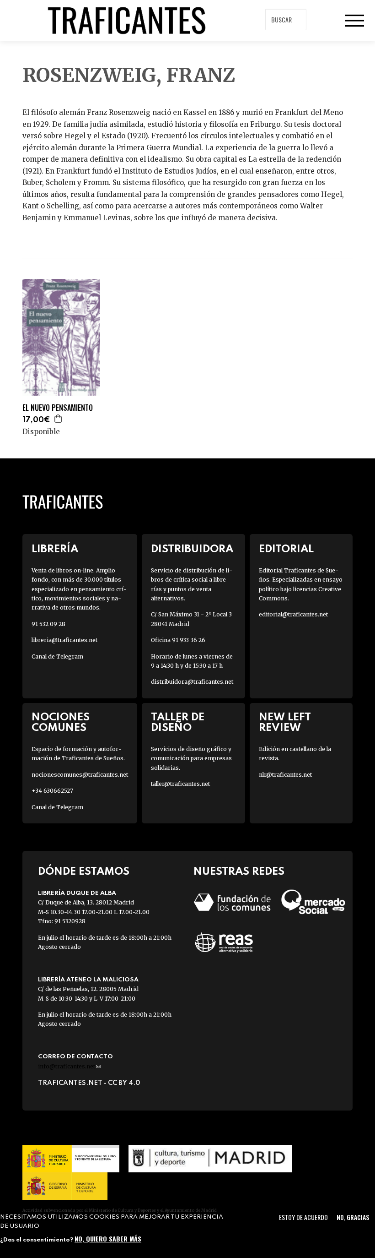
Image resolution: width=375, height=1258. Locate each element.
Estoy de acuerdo (303, 1217)
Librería (55, 549)
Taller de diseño (177, 722)
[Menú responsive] (354, 20)
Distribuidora (192, 549)
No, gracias (353, 1217)
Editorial (286, 549)
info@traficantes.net (69, 1066)
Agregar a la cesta (58, 418)
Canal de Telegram (57, 656)
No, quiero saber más (108, 1238)
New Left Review (285, 722)
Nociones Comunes (61, 722)
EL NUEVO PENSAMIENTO (57, 408)
